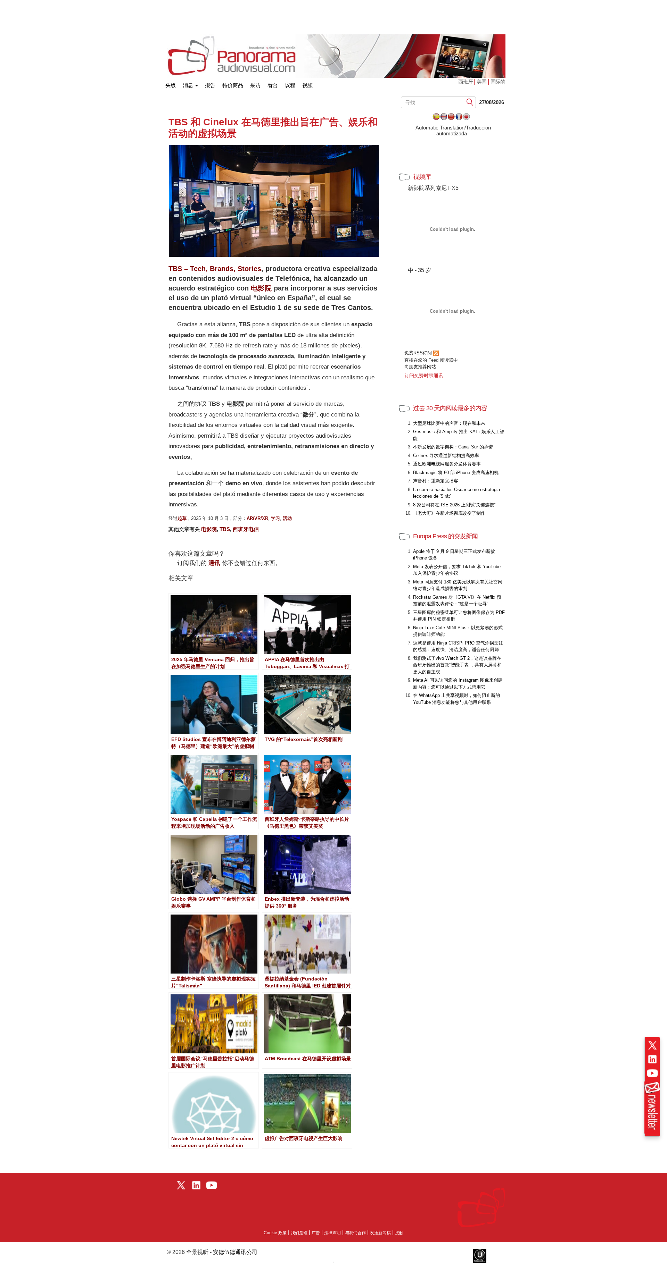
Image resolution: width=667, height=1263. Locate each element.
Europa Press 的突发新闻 (445, 536)
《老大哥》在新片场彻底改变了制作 (449, 513)
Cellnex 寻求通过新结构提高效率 (446, 455)
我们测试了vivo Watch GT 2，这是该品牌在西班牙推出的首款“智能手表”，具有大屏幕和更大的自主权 (457, 665)
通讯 (214, 563)
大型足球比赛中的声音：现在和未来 (449, 423)
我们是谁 (299, 1232)
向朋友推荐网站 (420, 366)
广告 (316, 1232)
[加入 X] (652, 1045)
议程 (290, 85)
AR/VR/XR (257, 518)
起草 (182, 518)
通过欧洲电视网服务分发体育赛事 (447, 463)
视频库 (422, 176)
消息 (189, 85)
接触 (399, 1232)
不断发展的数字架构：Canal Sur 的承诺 (453, 446)
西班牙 (466, 82)
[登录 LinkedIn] (652, 1059)
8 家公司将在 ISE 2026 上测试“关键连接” (454, 504)
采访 (255, 85)
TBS (225, 529)
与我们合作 (355, 1232)
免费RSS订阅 (418, 352)
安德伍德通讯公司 (235, 1252)
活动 (287, 518)
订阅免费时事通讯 (423, 375)
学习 (275, 518)
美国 (481, 82)
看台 (272, 85)
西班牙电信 (246, 529)
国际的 (498, 82)
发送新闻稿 (380, 1232)
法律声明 (332, 1232)
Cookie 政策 (275, 1232)
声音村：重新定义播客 (435, 480)
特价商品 (232, 85)
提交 (470, 102)
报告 (210, 85)
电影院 (261, 288)
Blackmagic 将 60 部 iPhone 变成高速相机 (456, 472)
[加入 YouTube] (652, 1073)
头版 (170, 83)
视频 (307, 85)
